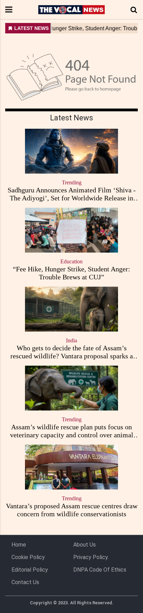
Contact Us (25, 582)
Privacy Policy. (91, 557)
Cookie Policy (28, 557)
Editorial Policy (29, 569)
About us (84, 544)
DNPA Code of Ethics (99, 569)
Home (18, 544)
